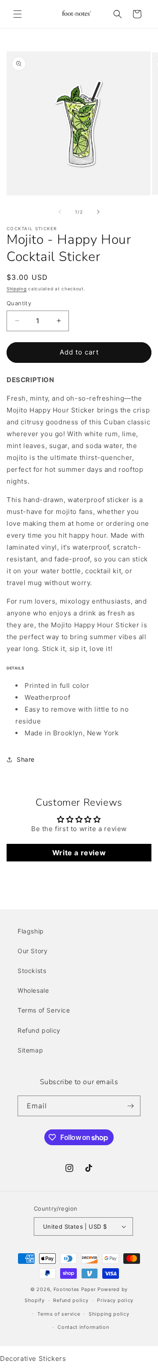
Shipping (17, 288)
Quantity (19, 303)
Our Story (32, 951)
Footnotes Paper (75, 1289)
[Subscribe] (130, 1106)
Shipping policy (109, 1314)
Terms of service (58, 1314)
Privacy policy (115, 1300)
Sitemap (30, 1050)
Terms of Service (44, 1010)
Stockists (32, 970)
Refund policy (39, 1030)
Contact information (83, 1327)
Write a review (79, 852)
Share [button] (26, 759)
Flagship (31, 931)
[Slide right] (98, 211)
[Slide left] (59, 211)
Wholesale (33, 990)
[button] (17, 14)
